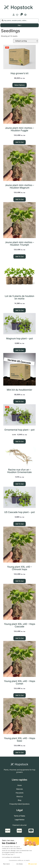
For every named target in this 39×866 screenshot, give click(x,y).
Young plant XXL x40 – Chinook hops (19, 568)
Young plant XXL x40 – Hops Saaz (19, 739)
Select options (19, 85)
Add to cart (20, 142)
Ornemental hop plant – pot (19, 429)
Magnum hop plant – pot (19, 338)
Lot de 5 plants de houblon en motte (19, 297)
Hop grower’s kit (19, 73)
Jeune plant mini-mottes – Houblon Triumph (19, 243)
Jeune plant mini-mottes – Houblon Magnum (19, 186)
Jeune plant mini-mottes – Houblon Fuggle (19, 129)
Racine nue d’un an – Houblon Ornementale (19, 471)
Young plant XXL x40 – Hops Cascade (19, 625)
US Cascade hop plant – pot (19, 512)
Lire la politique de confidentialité (11, 857)
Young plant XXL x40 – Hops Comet (19, 682)
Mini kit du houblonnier (19, 389)
